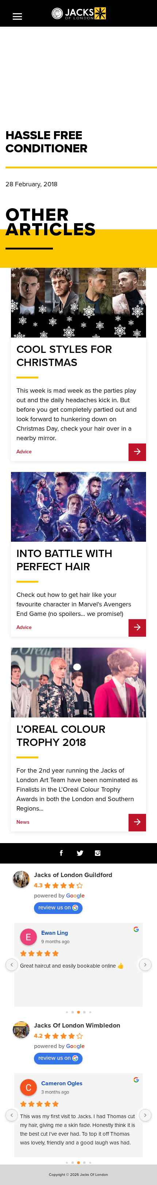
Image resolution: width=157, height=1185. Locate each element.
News (23, 822)
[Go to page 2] (78, 1012)
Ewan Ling (54, 933)
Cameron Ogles (62, 1083)
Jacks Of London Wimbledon (77, 1025)
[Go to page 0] (67, 1012)
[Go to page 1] (73, 1012)
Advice (24, 452)
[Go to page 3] (84, 1012)
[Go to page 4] (90, 1012)
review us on (54, 907)
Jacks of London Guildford (73, 875)
